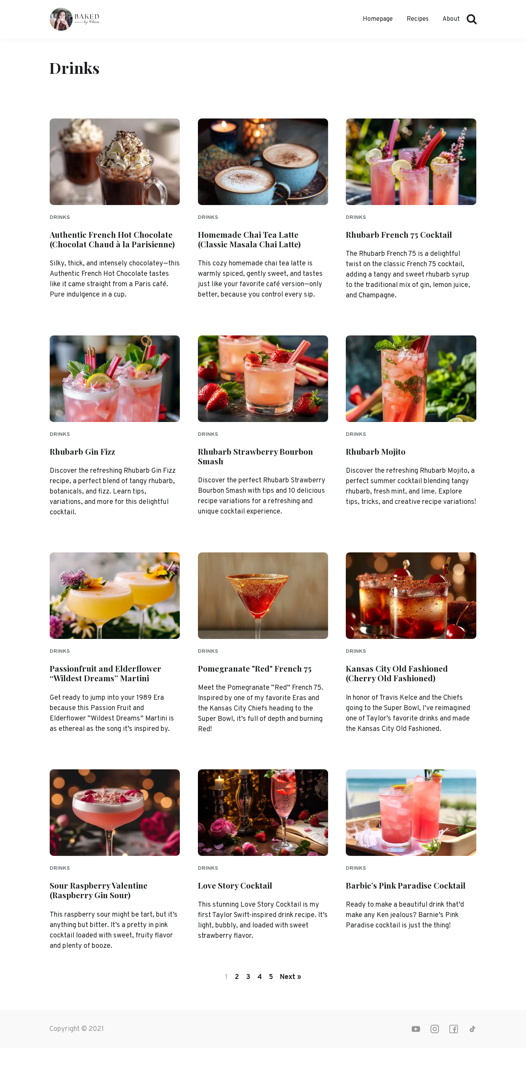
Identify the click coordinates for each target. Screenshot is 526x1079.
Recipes (418, 19)
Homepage (378, 19)
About (451, 19)
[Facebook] (453, 1029)
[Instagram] (435, 1029)
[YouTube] (416, 1029)
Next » (290, 977)
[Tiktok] (472, 1029)
